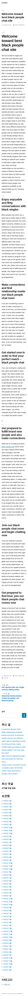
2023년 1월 (7, 860)
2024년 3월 (7, 818)
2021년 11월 (7, 902)
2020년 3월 (7, 949)
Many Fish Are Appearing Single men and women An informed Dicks (13, 759)
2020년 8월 (7, 943)
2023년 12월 (7, 827)
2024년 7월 (7, 807)
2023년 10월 (7, 833)
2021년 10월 (7, 904)
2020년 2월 (7, 952)
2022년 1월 (7, 896)
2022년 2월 (7, 893)
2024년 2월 (7, 821)
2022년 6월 (7, 881)
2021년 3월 (7, 925)
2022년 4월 (7, 887)
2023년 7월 (7, 842)
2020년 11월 (7, 934)
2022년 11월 (7, 866)
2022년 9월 (7, 872)
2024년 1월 (7, 824)
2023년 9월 (7, 836)
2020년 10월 (7, 937)
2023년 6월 (7, 845)
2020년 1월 (7, 955)
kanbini (4, 3)
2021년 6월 (7, 916)
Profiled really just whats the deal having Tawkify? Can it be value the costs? (13, 750)
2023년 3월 (7, 854)
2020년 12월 (7, 931)
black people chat (8, 447)
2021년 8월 (7, 910)
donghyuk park (7, 25)
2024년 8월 (7, 804)
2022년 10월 (7, 869)
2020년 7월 (7, 946)
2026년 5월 (7, 801)
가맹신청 (5, 677)
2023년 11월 (7, 830)
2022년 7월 (7, 878)
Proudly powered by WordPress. (14, 993)
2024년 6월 (7, 810)
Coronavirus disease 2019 (11, 729)
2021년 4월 (7, 922)
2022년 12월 (7, 863)
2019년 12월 (7, 958)
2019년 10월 (7, 964)
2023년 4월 (7, 851)
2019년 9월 (7, 967)
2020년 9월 (7, 940)
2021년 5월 (7, 919)
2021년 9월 (7, 907)
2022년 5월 (7, 884)
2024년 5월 (7, 813)
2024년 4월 (7, 816)
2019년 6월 (7, 970)
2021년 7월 (7, 913)
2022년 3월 (7, 890)
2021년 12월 (7, 899)
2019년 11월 (7, 961)
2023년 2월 (7, 857)
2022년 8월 (7, 875)
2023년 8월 (7, 839)
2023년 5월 (7, 848)
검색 (3, 711)
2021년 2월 (7, 928)
